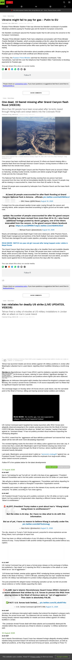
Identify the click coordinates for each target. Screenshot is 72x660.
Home (4, 16)
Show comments (36, 93)
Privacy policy (35, 657)
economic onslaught (49, 454)
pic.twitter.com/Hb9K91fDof (50, 226)
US (3, 280)
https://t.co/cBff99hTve (26, 226)
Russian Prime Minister (21, 58)
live (9, 2)
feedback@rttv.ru (8, 86)
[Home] (2, 2)
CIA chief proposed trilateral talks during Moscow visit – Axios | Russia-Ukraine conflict (37, 10)
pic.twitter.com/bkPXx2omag (36, 524)
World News (11, 16)
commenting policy (21, 84)
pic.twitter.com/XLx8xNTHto (53, 603)
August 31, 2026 (47, 528)
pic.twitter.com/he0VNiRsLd (56, 197)
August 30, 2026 (47, 201)
